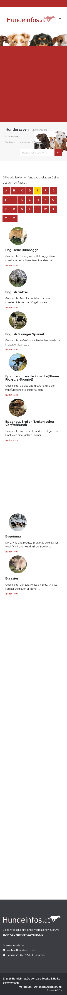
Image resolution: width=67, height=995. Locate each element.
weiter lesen (11, 265)
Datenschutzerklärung (48, 986)
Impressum (24, 986)
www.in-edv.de (15, 945)
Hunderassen (24, 142)
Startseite (10, 142)
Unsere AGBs (54, 990)
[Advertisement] (33, 83)
